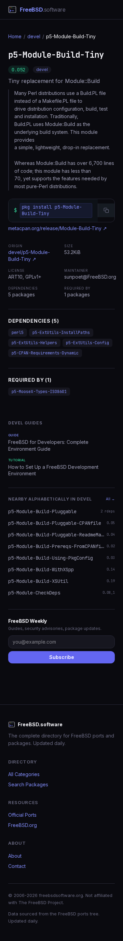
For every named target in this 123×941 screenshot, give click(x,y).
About (15, 856)
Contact (17, 866)
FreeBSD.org (22, 825)
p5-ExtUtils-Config (87, 343)
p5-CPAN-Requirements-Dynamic (45, 353)
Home (15, 36)
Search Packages (28, 784)
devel (33, 36)
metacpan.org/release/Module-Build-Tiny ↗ (57, 228)
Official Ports (22, 815)
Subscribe (61, 657)
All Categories (24, 774)
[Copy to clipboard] (106, 210)
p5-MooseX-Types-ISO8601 (39, 391)
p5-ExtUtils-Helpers (34, 343)
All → (110, 499)
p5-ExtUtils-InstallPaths (61, 332)
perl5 (18, 332)
